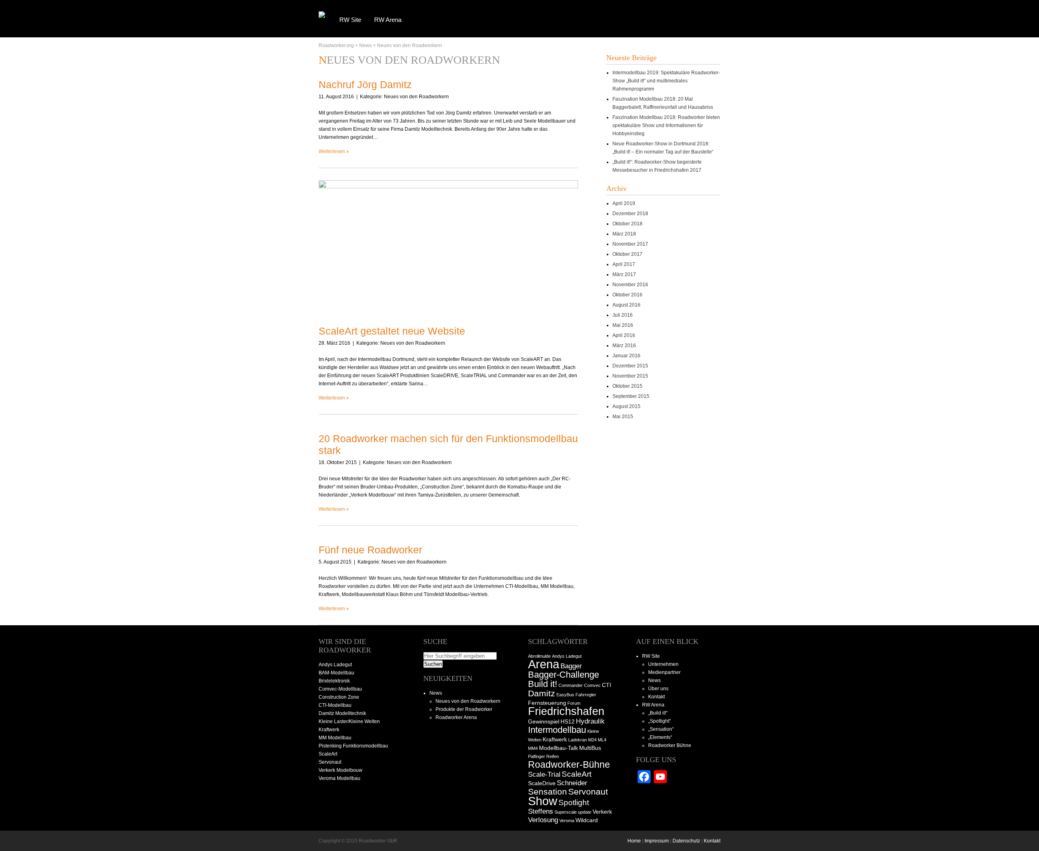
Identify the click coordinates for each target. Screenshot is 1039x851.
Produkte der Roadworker (463, 709)
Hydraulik (590, 721)
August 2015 (626, 406)
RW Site (350, 19)
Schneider (572, 783)
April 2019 (623, 203)
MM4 (533, 748)
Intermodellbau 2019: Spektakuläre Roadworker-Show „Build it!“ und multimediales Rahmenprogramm (666, 81)
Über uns (658, 688)
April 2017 (623, 264)
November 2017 (630, 244)
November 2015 (630, 376)
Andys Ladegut (567, 656)
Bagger (571, 666)
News (365, 45)
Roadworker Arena (456, 717)
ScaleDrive (542, 783)
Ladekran (577, 739)
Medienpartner (664, 672)
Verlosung (543, 820)
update (584, 812)
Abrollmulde (539, 656)
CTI (606, 685)
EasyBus (565, 694)
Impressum (657, 841)
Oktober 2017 (627, 254)
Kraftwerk (555, 739)
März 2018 (624, 234)
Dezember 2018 (630, 213)
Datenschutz (686, 841)
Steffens (540, 811)
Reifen (552, 756)
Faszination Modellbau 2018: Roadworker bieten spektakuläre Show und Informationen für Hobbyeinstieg (666, 125)
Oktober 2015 (627, 386)
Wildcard (587, 820)
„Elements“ (660, 737)
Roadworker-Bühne (569, 764)
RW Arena (387, 19)
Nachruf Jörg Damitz (365, 84)
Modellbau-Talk (558, 748)
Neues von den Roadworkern (409, 45)
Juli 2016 (622, 315)
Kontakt (656, 697)
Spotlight (573, 802)
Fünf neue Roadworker (370, 549)
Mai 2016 (622, 325)
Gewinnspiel (543, 721)
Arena (543, 664)
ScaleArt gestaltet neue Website (392, 331)
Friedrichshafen (566, 711)
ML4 (602, 739)
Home (634, 841)
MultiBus (590, 748)
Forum (573, 703)
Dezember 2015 (630, 366)
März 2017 (624, 274)
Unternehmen (663, 664)
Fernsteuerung (547, 703)
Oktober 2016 (627, 295)
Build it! (542, 684)
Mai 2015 (622, 416)
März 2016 (624, 345)
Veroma (566, 820)
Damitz (541, 693)
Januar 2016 (626, 356)
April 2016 (623, 335)
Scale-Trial (544, 774)
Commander (570, 685)
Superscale (565, 812)
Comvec (592, 685)
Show (542, 801)
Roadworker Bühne (669, 745)
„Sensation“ (661, 729)
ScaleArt (576, 774)
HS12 (567, 721)
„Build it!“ (658, 713)
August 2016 (626, 305)
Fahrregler (586, 694)
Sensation (547, 791)
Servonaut (588, 791)
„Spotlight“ (659, 721)
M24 (592, 739)
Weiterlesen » (334, 151)
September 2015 (630, 396)
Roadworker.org (336, 45)
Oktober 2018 (627, 224)
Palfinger (536, 756)
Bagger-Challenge (563, 675)
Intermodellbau (557, 730)
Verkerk (602, 811)
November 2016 (630, 284)
